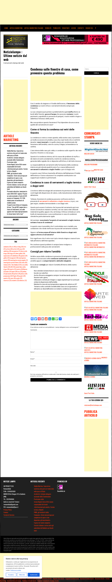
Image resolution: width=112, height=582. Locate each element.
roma (13, 278)
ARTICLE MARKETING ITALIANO (33, 28)
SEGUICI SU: (89, 28)
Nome (32, 352)
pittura (24, 274)
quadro (7, 278)
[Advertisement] (52, 12)
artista (9, 249)
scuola (19, 278)
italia (24, 262)
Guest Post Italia (89, 393)
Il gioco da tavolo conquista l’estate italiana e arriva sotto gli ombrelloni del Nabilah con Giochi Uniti (17, 185)
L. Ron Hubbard (15, 265)
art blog (19, 247)
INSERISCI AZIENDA (89, 377)
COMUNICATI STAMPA (92, 135)
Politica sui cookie (15, 570)
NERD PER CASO (98, 170)
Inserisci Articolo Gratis (14, 581)
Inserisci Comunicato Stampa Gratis (48, 581)
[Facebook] (95, 28)
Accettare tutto (33, 575)
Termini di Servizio (9, 515)
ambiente (7, 247)
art (13, 247)
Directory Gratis (47, 578)
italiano (7, 265)
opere (15, 271)
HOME (6, 28)
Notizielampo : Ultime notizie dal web (15, 55)
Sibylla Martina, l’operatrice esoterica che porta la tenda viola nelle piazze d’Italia (17, 153)
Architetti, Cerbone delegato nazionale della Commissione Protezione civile (15, 160)
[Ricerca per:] (96, 69)
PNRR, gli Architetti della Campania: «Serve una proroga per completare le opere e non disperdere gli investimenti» (17, 176)
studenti (15, 280)
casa (22, 249)
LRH (12, 267)
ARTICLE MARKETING (16, 28)
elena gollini (20, 253)
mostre (20, 269)
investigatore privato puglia (19, 260)
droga (12, 253)
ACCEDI (73, 28)
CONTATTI (81, 28)
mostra (13, 269)
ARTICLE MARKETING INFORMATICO (94, 247)
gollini (6, 258)
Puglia (16, 276)
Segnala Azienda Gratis (19, 578)
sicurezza (7, 280)
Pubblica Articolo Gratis (29, 581)
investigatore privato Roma (12, 262)
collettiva (7, 251)
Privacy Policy (8, 510)
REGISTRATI (66, 28)
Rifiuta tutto (22, 575)
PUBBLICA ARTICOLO (90, 413)
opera (9, 271)
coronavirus (16, 251)
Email (32, 359)
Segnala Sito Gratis (6, 578)
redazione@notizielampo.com (93, 405)
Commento (33, 330)
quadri (22, 276)
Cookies (6, 512)
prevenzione (8, 276)
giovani (24, 256)
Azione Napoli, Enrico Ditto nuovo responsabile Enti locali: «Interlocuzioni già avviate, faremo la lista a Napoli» (17, 167)
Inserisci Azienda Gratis (34, 578)
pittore (17, 274)
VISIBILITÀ (48, 28)
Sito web (33, 365)
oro (20, 271)
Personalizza (11, 575)
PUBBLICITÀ (57, 28)
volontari (23, 280)
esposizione (8, 256)
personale (10, 274)
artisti (16, 249)
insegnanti (14, 258)
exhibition (16, 256)
